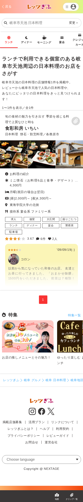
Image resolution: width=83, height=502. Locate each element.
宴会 (62, 42)
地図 (57, 499)
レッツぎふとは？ (21, 428)
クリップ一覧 (72, 499)
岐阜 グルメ (32, 380)
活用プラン (37, 422)
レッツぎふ (11, 380)
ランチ (9, 42)
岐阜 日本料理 (56, 380)
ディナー (26, 42)
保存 (75, 121)
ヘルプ (45, 428)
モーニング (44, 42)
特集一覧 (74, 315)
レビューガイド (57, 435)
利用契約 (62, 428)
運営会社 (51, 442)
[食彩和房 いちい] (41, 200)
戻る (8, 6)
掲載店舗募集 (12, 422)
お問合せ (31, 442)
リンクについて (62, 422)
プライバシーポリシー (24, 435)
